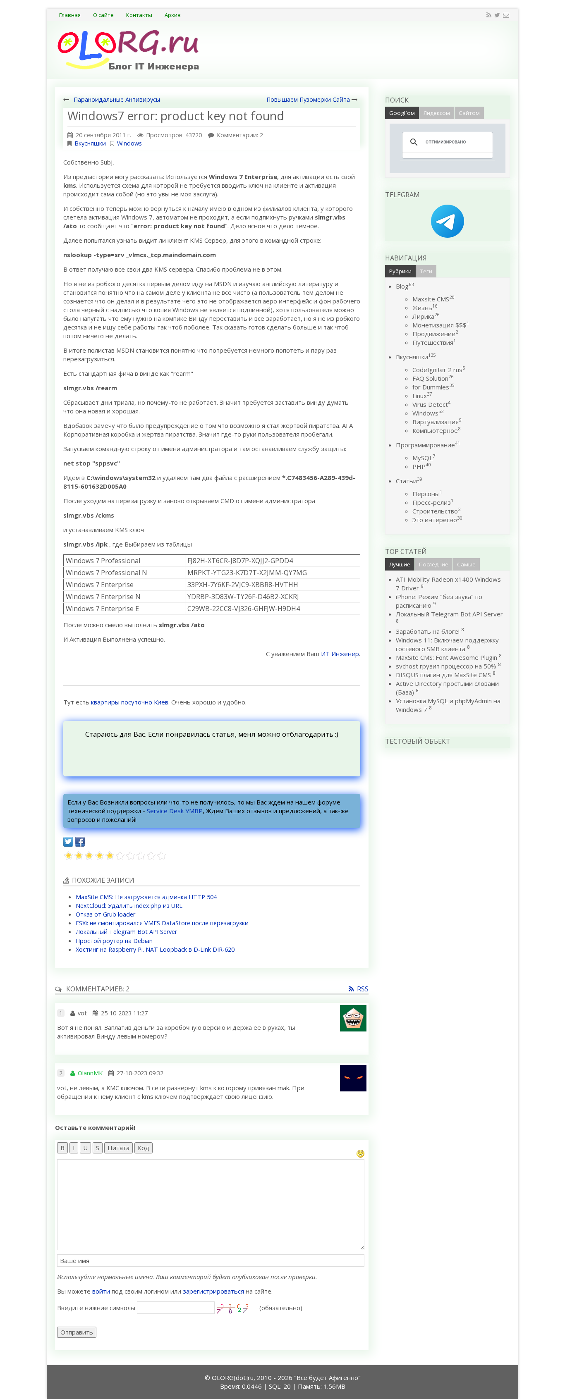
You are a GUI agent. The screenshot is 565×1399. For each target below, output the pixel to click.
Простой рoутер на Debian (114, 941)
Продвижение (435, 333)
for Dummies (433, 387)
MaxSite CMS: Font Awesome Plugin (446, 657)
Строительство (436, 511)
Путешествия (434, 342)
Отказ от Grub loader (105, 914)
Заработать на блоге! (428, 631)
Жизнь (424, 307)
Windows (129, 143)
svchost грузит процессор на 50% (446, 666)
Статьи (409, 481)
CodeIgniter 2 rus (438, 369)
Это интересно (437, 520)
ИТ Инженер (340, 653)
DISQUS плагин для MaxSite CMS (443, 675)
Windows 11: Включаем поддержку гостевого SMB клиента (447, 644)
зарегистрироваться (213, 1291)
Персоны (427, 493)
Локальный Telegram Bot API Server (126, 932)
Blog (405, 286)
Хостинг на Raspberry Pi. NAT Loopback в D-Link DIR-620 (155, 949)
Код (143, 1148)
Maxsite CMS (433, 299)
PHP (421, 466)
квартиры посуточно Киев (129, 702)
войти (101, 1291)
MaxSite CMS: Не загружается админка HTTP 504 (146, 897)
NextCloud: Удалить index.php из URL (129, 906)
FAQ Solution (432, 378)
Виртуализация (436, 422)
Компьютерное (436, 430)
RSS (363, 988)
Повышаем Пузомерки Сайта (308, 99)
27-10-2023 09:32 (140, 1073)
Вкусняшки (90, 143)
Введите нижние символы (96, 1308)
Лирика (425, 316)
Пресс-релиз (432, 502)
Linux (422, 396)
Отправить (76, 1332)
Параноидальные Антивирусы (117, 99)
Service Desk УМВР (175, 811)
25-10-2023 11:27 (124, 1013)
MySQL (423, 458)
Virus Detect (431, 404)
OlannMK (90, 1073)
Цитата (118, 1148)
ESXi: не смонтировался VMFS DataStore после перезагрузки (162, 923)
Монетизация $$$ (440, 325)
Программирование (428, 445)
